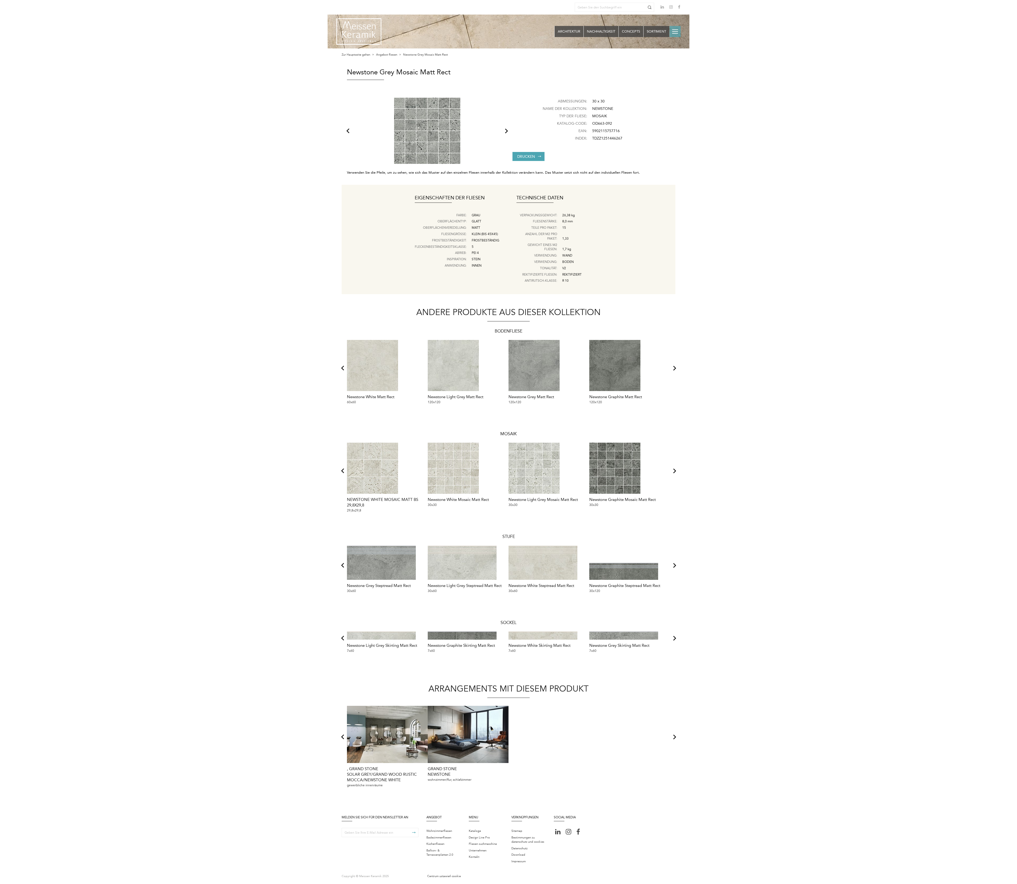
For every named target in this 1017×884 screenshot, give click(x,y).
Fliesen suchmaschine (483, 844)
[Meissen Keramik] (358, 31)
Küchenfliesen (435, 844)
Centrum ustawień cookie (444, 876)
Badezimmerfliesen (438, 837)
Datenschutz (519, 848)
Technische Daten (539, 198)
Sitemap (516, 831)
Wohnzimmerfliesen (439, 831)
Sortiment (656, 31)
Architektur (569, 31)
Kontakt (474, 857)
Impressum (518, 861)
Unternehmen (478, 850)
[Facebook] (679, 7)
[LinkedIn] (662, 7)
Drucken (526, 156)
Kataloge (475, 831)
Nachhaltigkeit (601, 31)
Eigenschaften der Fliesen (450, 198)
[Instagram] (671, 7)
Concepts (631, 31)
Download (518, 854)
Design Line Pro (479, 837)
